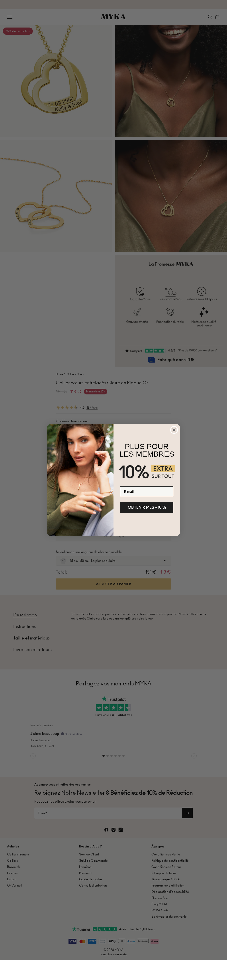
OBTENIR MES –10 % (147, 507)
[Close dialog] (174, 430)
